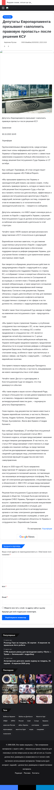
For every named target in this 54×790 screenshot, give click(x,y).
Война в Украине (9, 716)
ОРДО (5, 721)
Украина (45, 721)
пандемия (40, 729)
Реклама (27, 773)
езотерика (35, 725)
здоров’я (46, 725)
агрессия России (9, 725)
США (29, 721)
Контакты (35, 773)
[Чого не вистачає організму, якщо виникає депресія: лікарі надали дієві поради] (27, 689)
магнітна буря (21, 729)
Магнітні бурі (40, 716)
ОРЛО (13, 721)
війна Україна (23, 725)
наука (31, 729)
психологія (7, 734)
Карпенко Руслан (10, 42)
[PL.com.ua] (11, 8)
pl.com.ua (40, 753)
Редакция (18, 773)
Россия (21, 721)
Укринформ (47, 529)
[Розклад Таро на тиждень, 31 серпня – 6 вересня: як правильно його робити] (10, 678)
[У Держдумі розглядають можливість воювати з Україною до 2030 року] (44, 689)
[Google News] (27, 537)
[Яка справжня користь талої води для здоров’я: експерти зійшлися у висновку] (10, 699)
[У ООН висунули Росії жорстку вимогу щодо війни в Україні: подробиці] (27, 699)
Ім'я (4, 586)
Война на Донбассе (26, 716)
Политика (7, 17)
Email (5, 597)
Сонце (36, 721)
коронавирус (7, 729)
